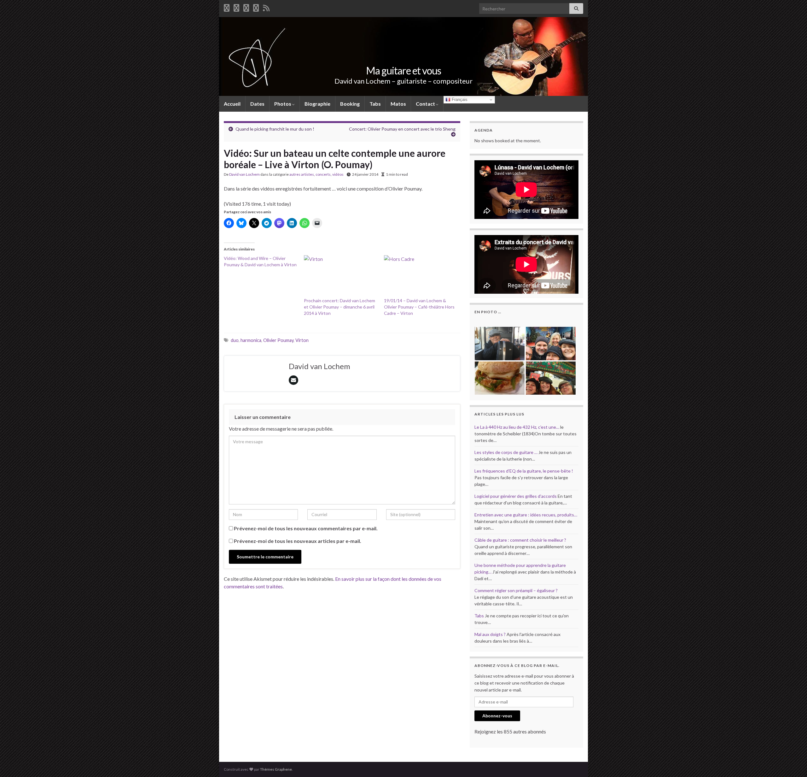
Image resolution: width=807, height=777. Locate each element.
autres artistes (301, 174)
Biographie (317, 104)
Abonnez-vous (497, 715)
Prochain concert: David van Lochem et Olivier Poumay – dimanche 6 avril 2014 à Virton (339, 307)
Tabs (375, 104)
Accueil (232, 104)
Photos (283, 104)
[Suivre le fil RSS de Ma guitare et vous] (266, 6)
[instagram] (256, 6)
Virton (302, 340)
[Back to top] (793, 763)
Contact (426, 104)
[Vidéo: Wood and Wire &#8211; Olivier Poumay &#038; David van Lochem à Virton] (264, 261)
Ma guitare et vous (403, 70)
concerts (323, 174)
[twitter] (236, 6)
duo (235, 340)
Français (458, 99)
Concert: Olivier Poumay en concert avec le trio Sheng (402, 129)
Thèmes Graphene (276, 769)
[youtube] (246, 6)
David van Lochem (244, 174)
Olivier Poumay (278, 340)
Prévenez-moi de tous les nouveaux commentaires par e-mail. (306, 528)
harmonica (251, 340)
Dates (257, 104)
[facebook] (226, 6)
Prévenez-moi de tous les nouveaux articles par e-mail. (297, 541)
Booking (350, 104)
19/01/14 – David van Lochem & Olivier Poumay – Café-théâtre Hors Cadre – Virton (419, 307)
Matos (398, 104)
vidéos (338, 174)
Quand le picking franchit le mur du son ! (274, 129)
